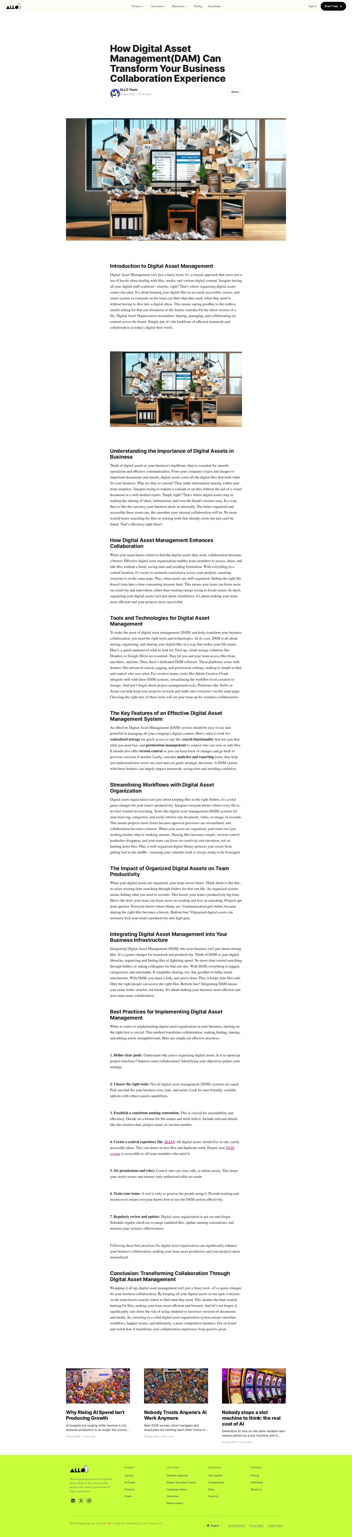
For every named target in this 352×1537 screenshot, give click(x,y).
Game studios (174, 1503)
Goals (127, 1496)
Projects (129, 1489)
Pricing (198, 6)
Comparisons (216, 1482)
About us (256, 1489)
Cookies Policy (275, 1525)
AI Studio (129, 1482)
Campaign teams (176, 1489)
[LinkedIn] (73, 1500)
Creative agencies (177, 1475)
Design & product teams (181, 1482)
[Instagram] (89, 1500)
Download (214, 6)
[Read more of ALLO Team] (115, 94)
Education (172, 1496)
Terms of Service (236, 1525)
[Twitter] (81, 1500)
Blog (211, 1489)
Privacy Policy (256, 1525)
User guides (215, 1475)
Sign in (313, 6)
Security (213, 1496)
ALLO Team (129, 89)
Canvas (128, 1475)
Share (235, 91)
